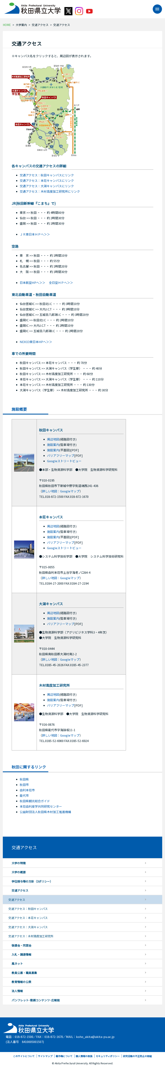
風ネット (17, 963)
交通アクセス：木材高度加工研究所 (30, 936)
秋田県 (24, 779)
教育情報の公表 (21, 982)
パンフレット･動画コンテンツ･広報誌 (36, 1000)
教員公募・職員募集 (24, 973)
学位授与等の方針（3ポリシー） (32, 881)
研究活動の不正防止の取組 (137, 1056)
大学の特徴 (19, 863)
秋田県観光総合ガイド (35, 801)
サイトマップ (45, 1056)
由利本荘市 (27, 790)
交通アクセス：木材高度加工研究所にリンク (50, 191)
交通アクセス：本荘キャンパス (28, 918)
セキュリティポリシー (108, 1056)
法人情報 (17, 991)
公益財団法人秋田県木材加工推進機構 (45, 812)
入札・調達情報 (21, 954)
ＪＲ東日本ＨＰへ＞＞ (35, 234)
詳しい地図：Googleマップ (60, 491)
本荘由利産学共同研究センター (41, 806)
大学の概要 (19, 872)
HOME (7, 25)
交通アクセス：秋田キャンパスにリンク (47, 175)
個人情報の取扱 (84, 1056)
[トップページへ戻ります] (32, 7)
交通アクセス (40, 25)
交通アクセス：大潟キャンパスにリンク (47, 186)
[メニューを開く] (155, 9)
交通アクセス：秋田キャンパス (28, 909)
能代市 (24, 795)
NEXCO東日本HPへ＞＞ (36, 342)
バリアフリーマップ (60, 455)
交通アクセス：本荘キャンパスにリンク (47, 180)
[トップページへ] (29, 1027)
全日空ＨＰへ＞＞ (61, 282)
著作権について (64, 1056)
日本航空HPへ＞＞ (32, 282)
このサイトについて (24, 1056)
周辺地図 (53, 439)
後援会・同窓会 (21, 945)
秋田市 (24, 784)
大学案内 (21, 25)
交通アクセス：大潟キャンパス (28, 927)
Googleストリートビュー (64, 461)
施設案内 (53, 444)
